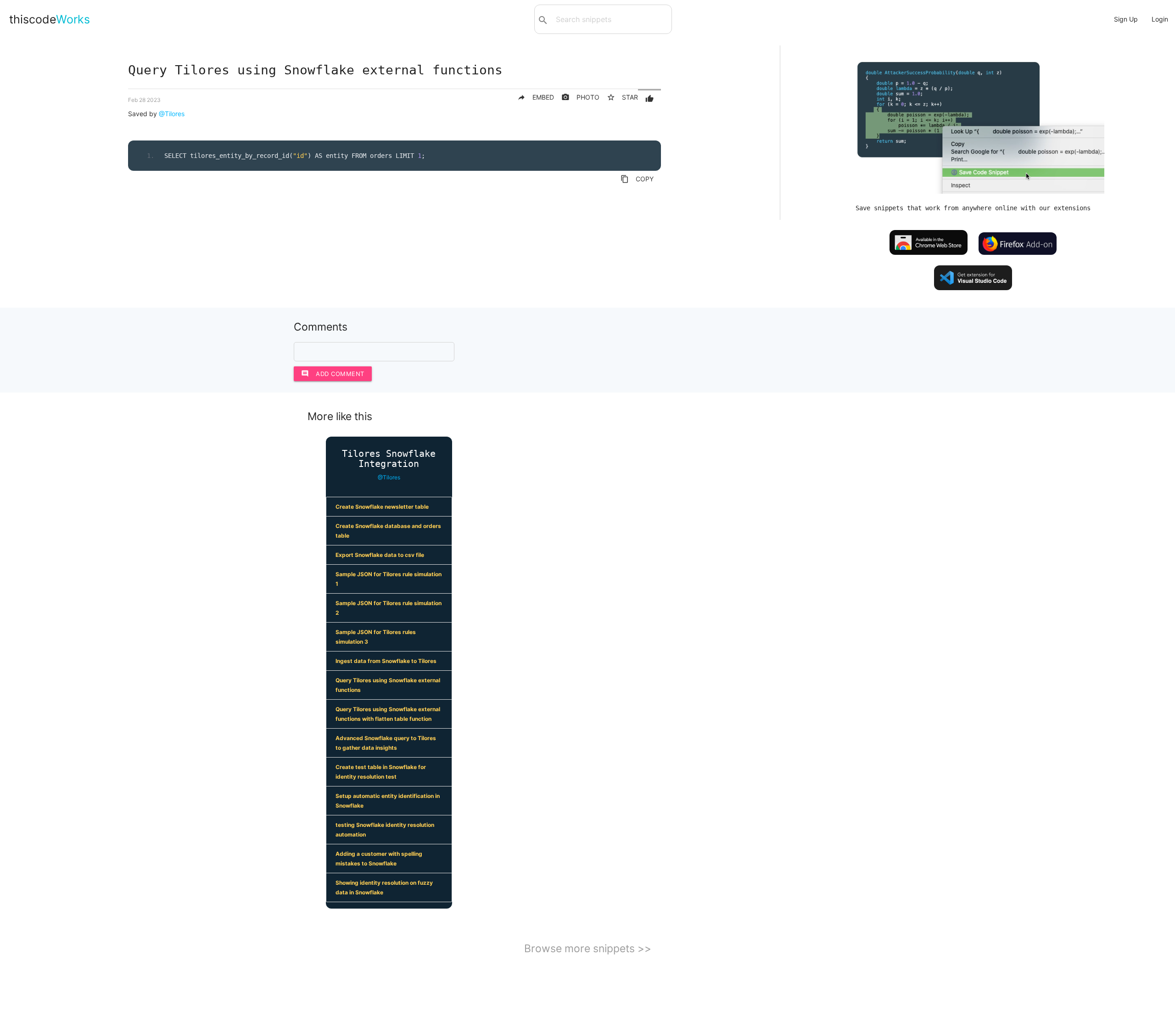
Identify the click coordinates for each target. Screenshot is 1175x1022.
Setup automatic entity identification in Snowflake (388, 800)
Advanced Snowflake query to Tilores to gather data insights (386, 743)
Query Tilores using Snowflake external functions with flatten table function (388, 714)
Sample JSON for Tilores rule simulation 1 (389, 579)
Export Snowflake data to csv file (380, 554)
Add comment (332, 373)
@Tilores (172, 114)
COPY (637, 179)
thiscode (49, 19)
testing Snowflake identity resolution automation (385, 829)
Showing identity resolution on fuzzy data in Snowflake (384, 887)
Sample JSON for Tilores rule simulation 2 (389, 608)
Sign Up (1126, 19)
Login (1160, 19)
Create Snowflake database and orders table (388, 530)
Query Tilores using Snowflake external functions (388, 685)
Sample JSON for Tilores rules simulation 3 (376, 637)
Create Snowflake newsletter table (382, 506)
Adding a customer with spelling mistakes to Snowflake (379, 858)
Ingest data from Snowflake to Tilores (386, 660)
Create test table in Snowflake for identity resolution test (381, 772)
